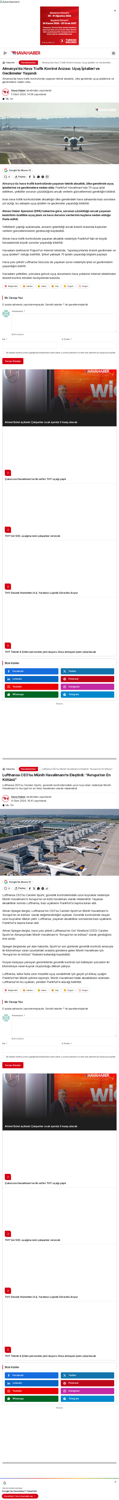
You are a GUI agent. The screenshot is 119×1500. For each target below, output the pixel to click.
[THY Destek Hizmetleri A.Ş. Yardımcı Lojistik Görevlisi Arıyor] (59, 568)
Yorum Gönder (13, 361)
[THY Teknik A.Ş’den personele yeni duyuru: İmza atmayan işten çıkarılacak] (59, 626)
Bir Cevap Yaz (14, 297)
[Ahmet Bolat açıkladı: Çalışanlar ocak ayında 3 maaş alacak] (59, 397)
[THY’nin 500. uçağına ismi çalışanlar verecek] (59, 511)
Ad (4, 339)
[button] (113, 53)
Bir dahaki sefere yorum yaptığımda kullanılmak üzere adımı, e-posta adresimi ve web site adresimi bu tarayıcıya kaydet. (61, 353)
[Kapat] (114, 10)
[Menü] (5, 53)
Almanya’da (10, 183)
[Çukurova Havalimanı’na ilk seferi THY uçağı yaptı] (59, 454)
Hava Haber (18, 90)
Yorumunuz (18, 311)
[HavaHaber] (25, 52)
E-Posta (67, 339)
